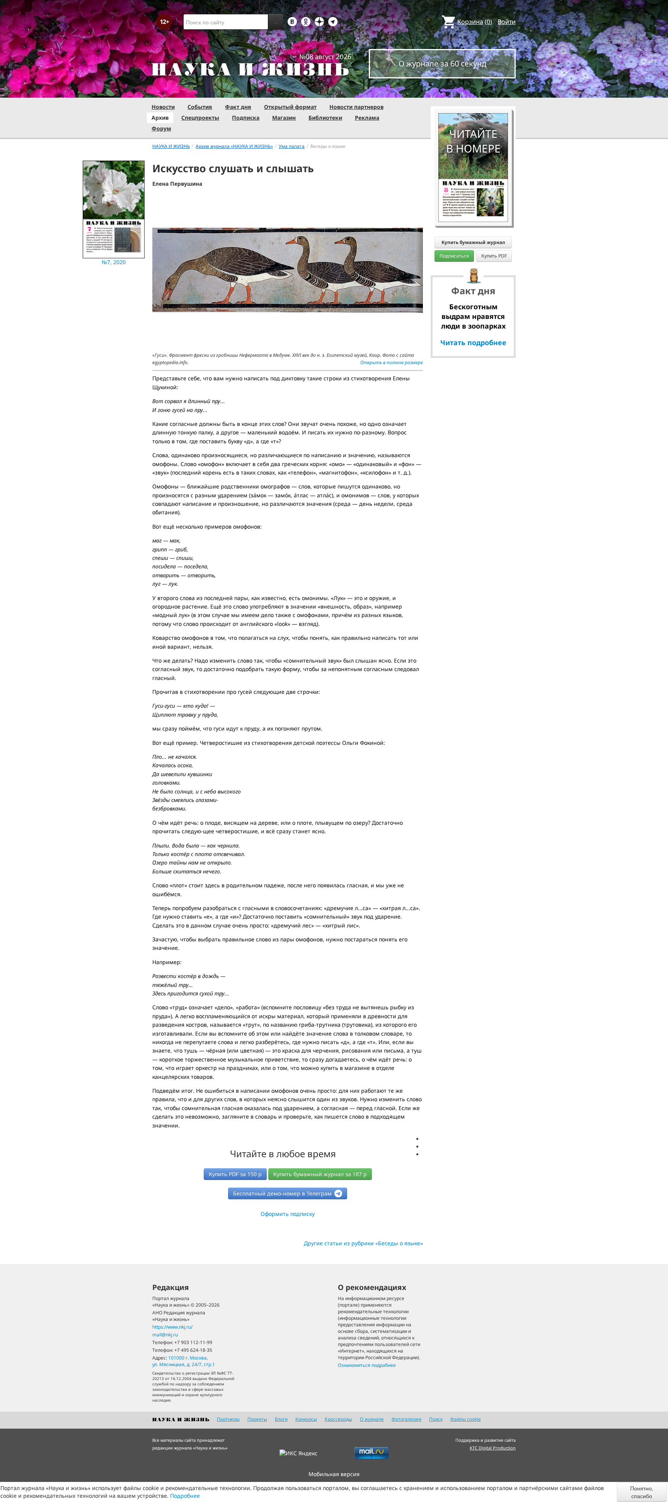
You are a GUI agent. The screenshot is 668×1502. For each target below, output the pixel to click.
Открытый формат (290, 106)
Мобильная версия (334, 1474)
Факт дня (238, 106)
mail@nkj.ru (165, 1334)
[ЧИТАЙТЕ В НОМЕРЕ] (473, 90)
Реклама (367, 117)
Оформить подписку (288, 1213)
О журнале (372, 1419)
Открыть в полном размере (391, 362)
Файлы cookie (465, 1419)
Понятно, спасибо (641, 1492)
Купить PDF (494, 256)
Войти (507, 21)
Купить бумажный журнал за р (320, 1174)
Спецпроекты (200, 117)
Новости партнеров (356, 106)
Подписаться (454, 256)
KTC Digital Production (493, 1448)
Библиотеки (325, 117)
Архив (160, 117)
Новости (163, 106)
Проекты (257, 1419)
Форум (161, 128)
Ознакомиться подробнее (367, 1365)
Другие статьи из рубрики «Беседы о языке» (363, 1243)
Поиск (436, 1419)
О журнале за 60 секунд (442, 63)
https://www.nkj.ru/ (172, 1327)
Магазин (284, 117)
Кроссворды (338, 1419)
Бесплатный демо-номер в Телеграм (283, 1193)
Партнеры (228, 1419)
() (474, 21)
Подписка (245, 117)
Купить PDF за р (235, 1174)
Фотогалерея (406, 1419)
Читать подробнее (473, 342)
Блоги (281, 1419)
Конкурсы (306, 1419)
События (199, 106)
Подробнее (185, 1495)
